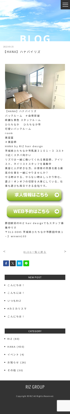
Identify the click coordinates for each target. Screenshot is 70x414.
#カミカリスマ (18, 308)
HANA (11, 346)
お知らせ (13, 362)
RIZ (10, 338)
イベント (13, 354)
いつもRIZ (14, 300)
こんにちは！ (16, 285)
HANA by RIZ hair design (24, 146)
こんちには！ (16, 293)
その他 (11, 370)
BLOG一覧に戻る (35, 252)
